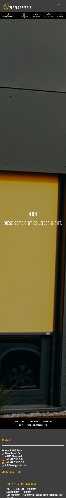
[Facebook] (48, 14)
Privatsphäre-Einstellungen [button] (33, 425)
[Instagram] (24, 14)
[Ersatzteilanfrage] (8, 14)
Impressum (19, 421)
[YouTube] (36, 14)
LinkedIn (60, 16)
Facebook (48, 16)
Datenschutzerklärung (41, 421)
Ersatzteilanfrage (8, 16)
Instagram (24, 16)
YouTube (36, 16)
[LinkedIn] (61, 14)
